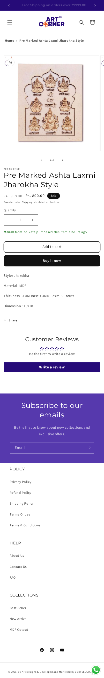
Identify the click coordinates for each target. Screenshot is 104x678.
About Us (17, 555)
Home (9, 40)
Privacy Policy (20, 482)
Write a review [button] (52, 367)
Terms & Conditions (25, 525)
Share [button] (12, 320)
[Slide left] (41, 160)
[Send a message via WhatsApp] (96, 670)
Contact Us (18, 566)
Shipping (27, 202)
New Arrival (19, 619)
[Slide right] (62, 160)
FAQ (13, 577)
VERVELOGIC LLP (85, 672)
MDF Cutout (19, 629)
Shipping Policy (22, 503)
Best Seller (18, 608)
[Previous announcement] (9, 5)
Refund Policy (20, 492)
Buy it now (52, 260)
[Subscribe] (88, 448)
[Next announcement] (95, 5)
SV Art (22, 672)
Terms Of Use (20, 514)
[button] (9, 22)
